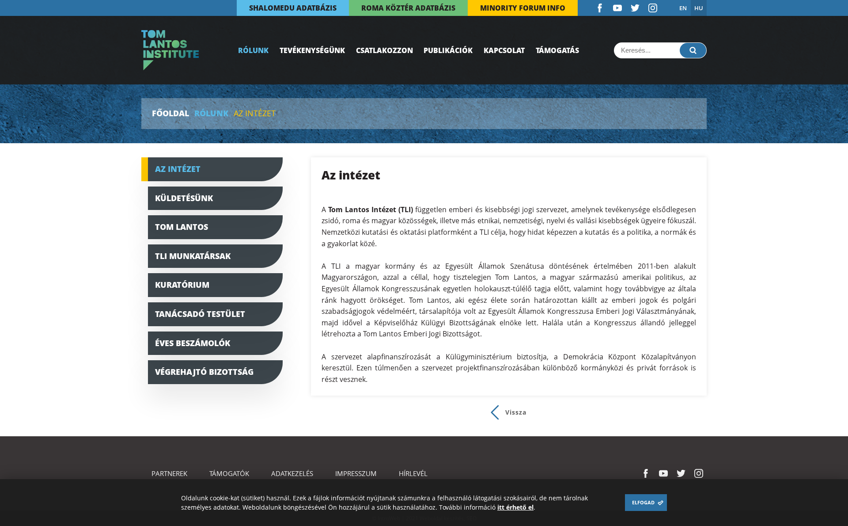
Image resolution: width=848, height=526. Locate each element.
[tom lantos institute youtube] (617, 8)
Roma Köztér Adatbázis (408, 8)
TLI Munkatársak (193, 256)
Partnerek (169, 473)
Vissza (515, 412)
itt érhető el (515, 507)
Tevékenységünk (312, 50)
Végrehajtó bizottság (204, 371)
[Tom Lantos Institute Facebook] (600, 8)
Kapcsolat (504, 50)
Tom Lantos (181, 226)
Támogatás (557, 50)
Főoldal (170, 113)
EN (683, 8)
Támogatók (229, 473)
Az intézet (178, 169)
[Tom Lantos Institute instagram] (653, 8)
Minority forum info (522, 8)
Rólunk (253, 50)
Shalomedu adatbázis (293, 8)
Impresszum (356, 473)
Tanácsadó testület (200, 314)
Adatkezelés (292, 473)
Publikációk (448, 50)
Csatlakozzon (384, 50)
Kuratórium (182, 284)
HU (698, 8)
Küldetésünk (184, 198)
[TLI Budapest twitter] (635, 8)
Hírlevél (413, 473)
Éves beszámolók (192, 343)
